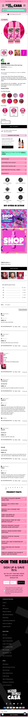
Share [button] (19, 326)
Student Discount (7, 626)
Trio (23, 115)
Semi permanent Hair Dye (9, 667)
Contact (4, 602)
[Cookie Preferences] (3, 714)
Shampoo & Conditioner (8, 682)
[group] (14, 262)
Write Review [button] (14, 268)
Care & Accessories (7, 685)
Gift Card (5, 634)
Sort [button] (2, 304)
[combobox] (14, 10)
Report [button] (16, 326)
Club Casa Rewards (7, 637)
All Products (5, 664)
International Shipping (8, 614)
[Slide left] (1, 14)
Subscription (5, 617)
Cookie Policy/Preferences (9, 620)
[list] (14, 33)
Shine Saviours (6, 670)
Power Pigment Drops (8, 673)
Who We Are (6, 608)
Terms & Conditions (7, 623)
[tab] (23, 310)
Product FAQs (5, 88)
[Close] (25, 135)
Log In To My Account (8, 640)
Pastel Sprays (6, 676)
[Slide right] (27, 14)
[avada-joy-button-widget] (24, 713)
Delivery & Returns (7, 611)
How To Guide (6, 649)
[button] (3, 6)
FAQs (4, 605)
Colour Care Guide (7, 643)
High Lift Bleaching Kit (8, 679)
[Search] (24, 10)
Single (4, 115)
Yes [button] (13, 326)
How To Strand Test (7, 655)
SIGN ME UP (21, 582)
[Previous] (1, 33)
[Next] (26, 33)
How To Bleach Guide (8, 646)
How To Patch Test (7, 652)
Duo (14, 115)
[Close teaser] (2, 353)
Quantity (3, 119)
